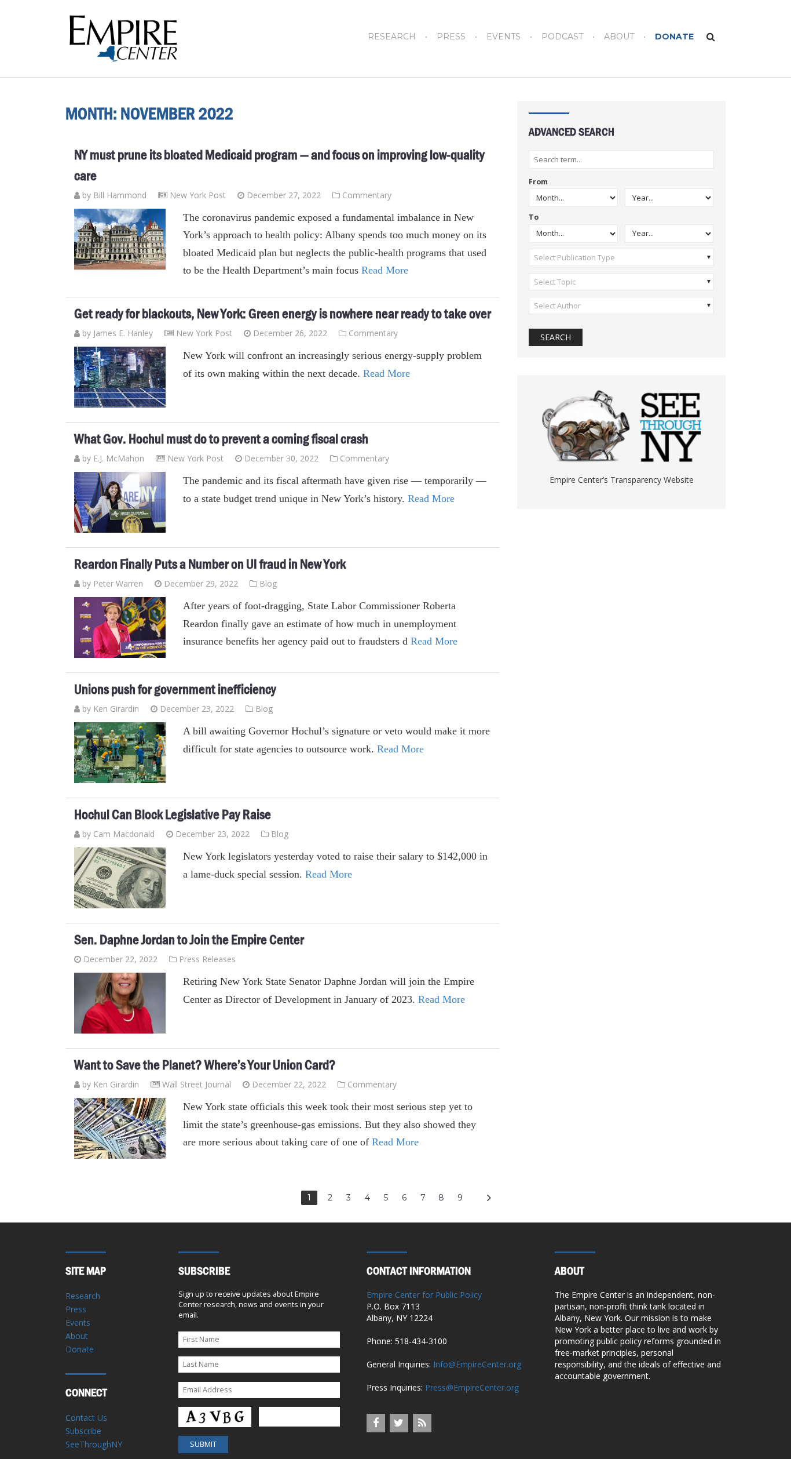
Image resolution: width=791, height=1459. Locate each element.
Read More (384, 270)
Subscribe (83, 1430)
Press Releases (207, 959)
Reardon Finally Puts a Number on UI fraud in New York (210, 564)
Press (451, 37)
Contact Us (86, 1417)
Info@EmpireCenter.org (477, 1364)
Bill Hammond (120, 195)
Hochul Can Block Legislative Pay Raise (172, 814)
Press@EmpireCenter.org (472, 1387)
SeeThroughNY (93, 1444)
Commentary (366, 195)
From (538, 182)
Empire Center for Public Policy (424, 1294)
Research (392, 37)
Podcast (562, 37)
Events (503, 37)
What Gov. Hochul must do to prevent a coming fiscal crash (221, 438)
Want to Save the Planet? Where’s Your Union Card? (205, 1065)
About (619, 37)
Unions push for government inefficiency (175, 689)
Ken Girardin (116, 708)
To (534, 217)
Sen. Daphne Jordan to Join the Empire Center (189, 939)
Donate (674, 37)
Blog (268, 583)
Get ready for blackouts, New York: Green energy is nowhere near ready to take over (282, 313)
